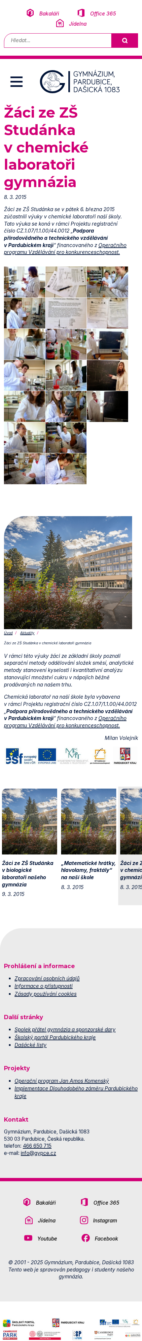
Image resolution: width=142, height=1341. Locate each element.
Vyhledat (124, 40)
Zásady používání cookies (46, 994)
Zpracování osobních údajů (47, 978)
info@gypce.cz (38, 1153)
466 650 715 (37, 1146)
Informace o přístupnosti (44, 986)
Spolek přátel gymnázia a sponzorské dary (65, 1029)
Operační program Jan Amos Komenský (62, 1081)
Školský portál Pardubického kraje (55, 1037)
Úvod (8, 633)
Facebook (106, 1239)
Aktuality (27, 633)
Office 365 (103, 14)
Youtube (47, 1239)
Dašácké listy (31, 1045)
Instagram (105, 1220)
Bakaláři (49, 14)
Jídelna (78, 24)
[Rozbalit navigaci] (16, 82)
